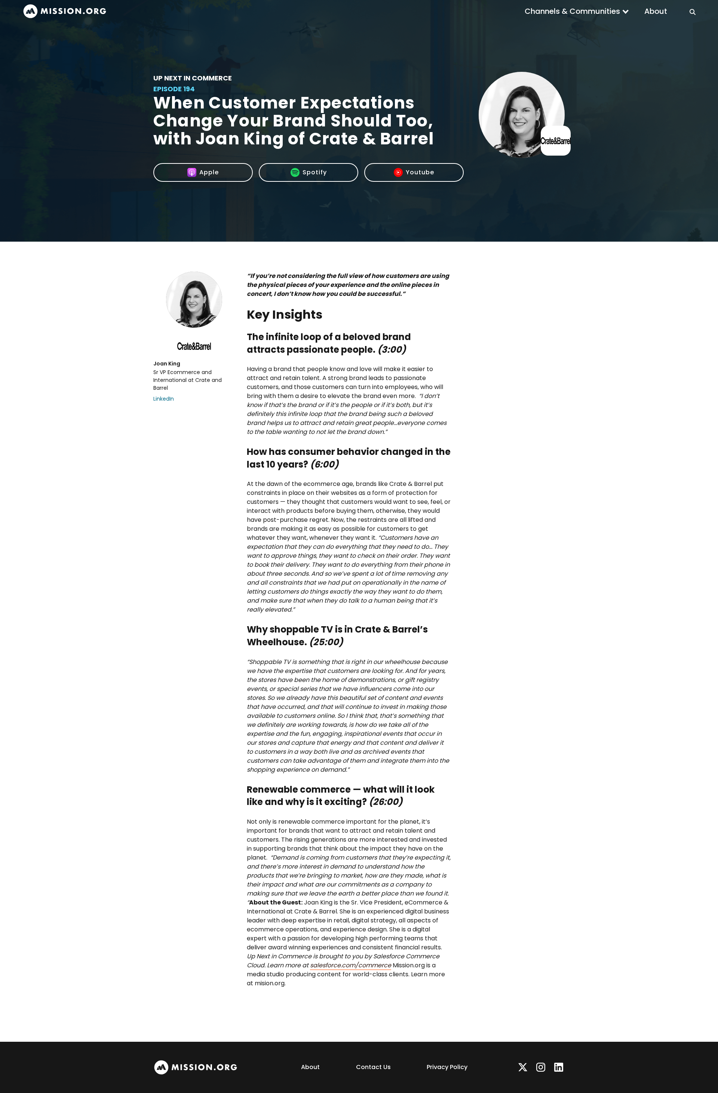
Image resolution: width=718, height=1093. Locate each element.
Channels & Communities (572, 11)
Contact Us (373, 1067)
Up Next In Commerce (192, 78)
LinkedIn (163, 398)
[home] (64, 11)
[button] (577, 11)
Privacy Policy (447, 1067)
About (655, 11)
